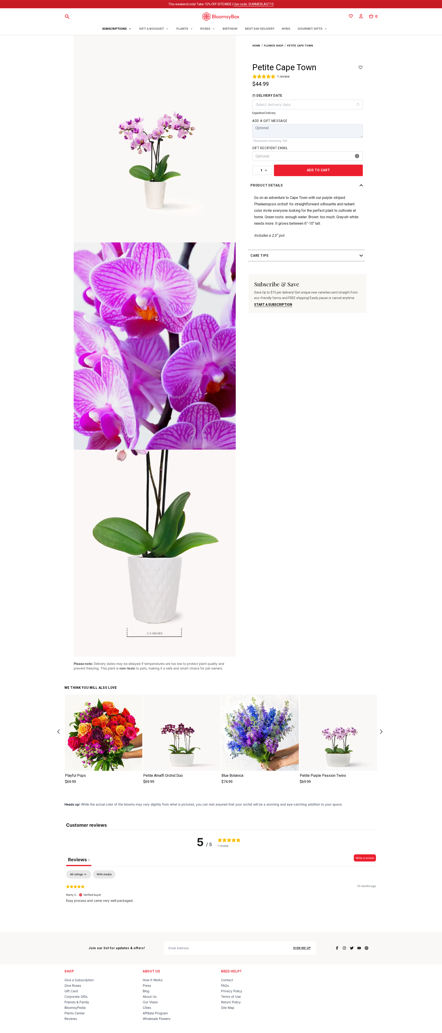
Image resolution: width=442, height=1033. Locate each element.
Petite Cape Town (300, 45)
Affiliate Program (155, 1013)
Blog (146, 991)
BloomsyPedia (75, 1008)
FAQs (225, 985)
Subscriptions (114, 28)
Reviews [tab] (79, 859)
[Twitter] (352, 948)
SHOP (69, 971)
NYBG (286, 28)
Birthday (230, 28)
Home (256, 45)
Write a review (365, 858)
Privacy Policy (231, 991)
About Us (151, 971)
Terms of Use (231, 996)
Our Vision (150, 1002)
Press (147, 985)
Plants (182, 28)
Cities (147, 1008)
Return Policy (231, 1002)
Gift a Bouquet (151, 28)
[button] (307, 185)
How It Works (153, 980)
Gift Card (71, 991)
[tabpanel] (221, 899)
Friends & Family (76, 1002)
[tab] (117, 29)
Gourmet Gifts (310, 28)
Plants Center (74, 1013)
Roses (205, 28)
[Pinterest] (366, 948)
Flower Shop (274, 45)
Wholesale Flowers (156, 1019)
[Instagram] (344, 948)
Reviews (70, 1019)
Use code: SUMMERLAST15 (254, 4)
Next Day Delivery (259, 28)
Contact (227, 980)
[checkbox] (104, 874)
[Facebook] (337, 948)
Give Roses (72, 985)
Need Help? (231, 971)
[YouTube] (359, 948)
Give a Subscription (79, 980)
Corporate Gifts (75, 996)
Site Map (227, 1008)
